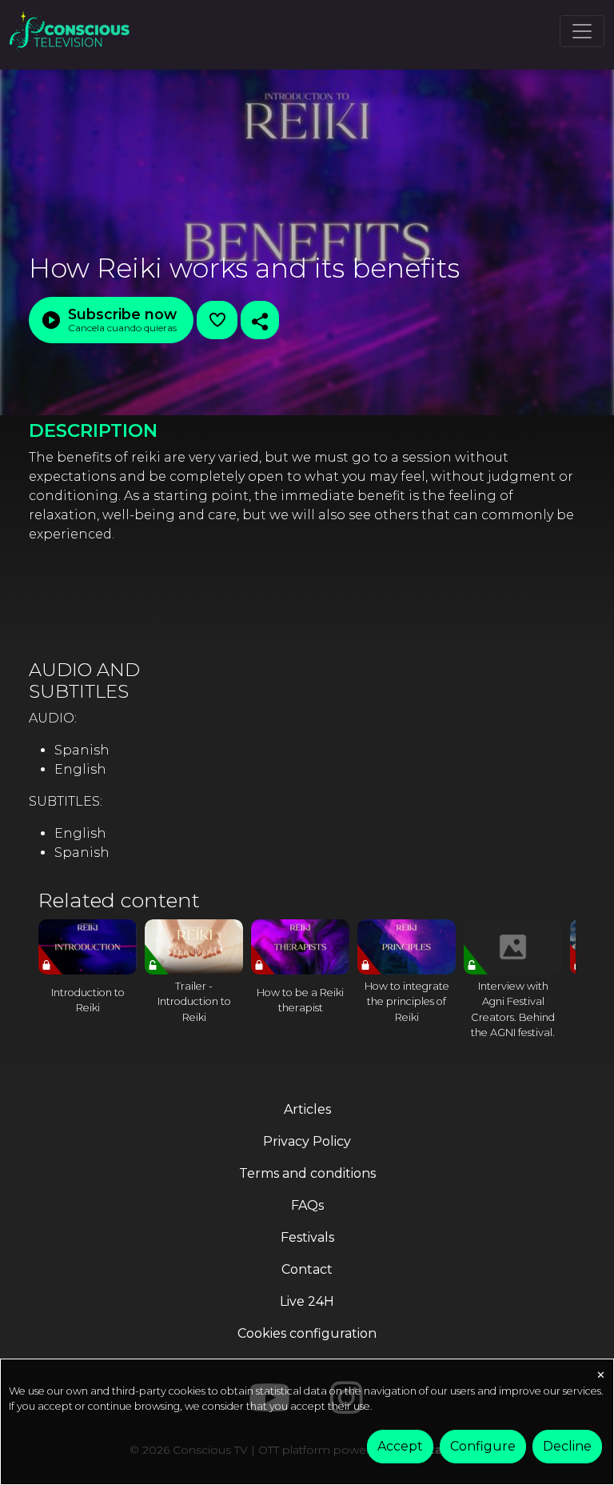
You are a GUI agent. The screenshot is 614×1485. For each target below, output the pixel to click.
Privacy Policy (307, 1141)
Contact (307, 1269)
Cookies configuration (307, 1333)
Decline (567, 1446)
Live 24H (307, 1301)
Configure (483, 1446)
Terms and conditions (307, 1173)
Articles (307, 1109)
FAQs (307, 1205)
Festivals (307, 1237)
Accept (400, 1446)
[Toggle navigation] (582, 31)
